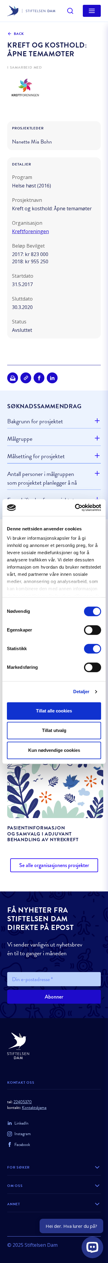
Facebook (22, 1144)
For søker (18, 1167)
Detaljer (81, 691)
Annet (13, 1204)
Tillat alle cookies (54, 710)
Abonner (54, 997)
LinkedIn (21, 1123)
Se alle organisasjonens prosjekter (54, 865)
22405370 (23, 1102)
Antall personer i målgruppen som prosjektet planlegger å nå (42, 478)
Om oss (15, 1185)
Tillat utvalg (54, 730)
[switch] (92, 630)
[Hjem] (54, 1046)
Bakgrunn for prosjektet (35, 421)
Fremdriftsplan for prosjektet (40, 500)
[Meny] (92, 11)
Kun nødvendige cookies (54, 750)
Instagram (22, 1134)
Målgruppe (19, 438)
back (19, 33)
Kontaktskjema (34, 1107)
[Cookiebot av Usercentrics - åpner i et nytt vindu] (76, 507)
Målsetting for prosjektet (36, 456)
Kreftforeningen (30, 231)
